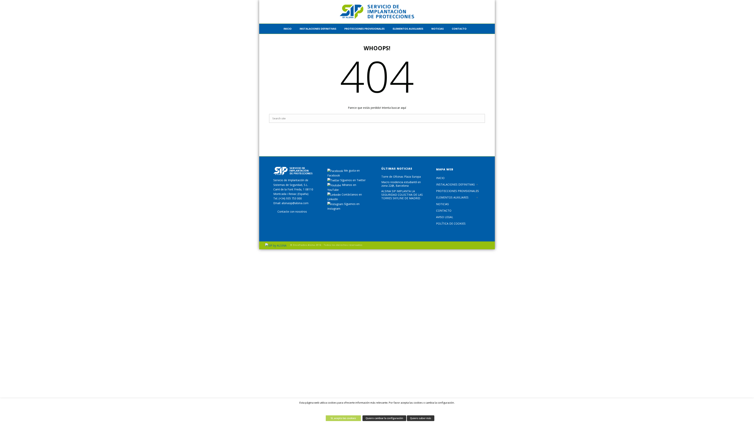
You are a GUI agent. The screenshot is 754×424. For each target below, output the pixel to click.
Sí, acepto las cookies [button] (343, 418)
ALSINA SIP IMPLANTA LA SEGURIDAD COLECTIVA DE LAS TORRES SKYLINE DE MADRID (402, 194)
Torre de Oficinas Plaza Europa (401, 176)
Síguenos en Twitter (352, 180)
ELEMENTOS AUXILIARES (408, 28)
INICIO (288, 28)
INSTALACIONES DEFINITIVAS (318, 28)
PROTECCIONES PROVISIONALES (364, 28)
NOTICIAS (442, 204)
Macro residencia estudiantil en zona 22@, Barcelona (401, 183)
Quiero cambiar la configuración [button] (384, 418)
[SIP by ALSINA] (377, 12)
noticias (437, 28)
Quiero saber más (420, 418)
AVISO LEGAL (444, 217)
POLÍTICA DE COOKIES (451, 223)
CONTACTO (459, 28)
